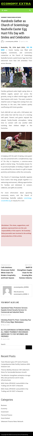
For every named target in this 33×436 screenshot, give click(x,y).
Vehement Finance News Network (11, 17)
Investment (5, 412)
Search (3, 344)
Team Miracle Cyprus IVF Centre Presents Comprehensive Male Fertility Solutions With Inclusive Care (15, 364)
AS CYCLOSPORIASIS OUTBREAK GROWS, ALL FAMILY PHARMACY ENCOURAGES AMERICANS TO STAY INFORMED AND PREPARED (15, 333)
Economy (4, 409)
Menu (5, 10)
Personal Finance (6, 415)
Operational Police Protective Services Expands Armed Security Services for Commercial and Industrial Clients (14, 310)
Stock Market (5, 418)
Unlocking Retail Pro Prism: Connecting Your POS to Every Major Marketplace (16, 321)
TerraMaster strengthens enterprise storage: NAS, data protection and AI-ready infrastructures (15, 377)
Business (4, 405)
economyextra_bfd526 (12, 41)
